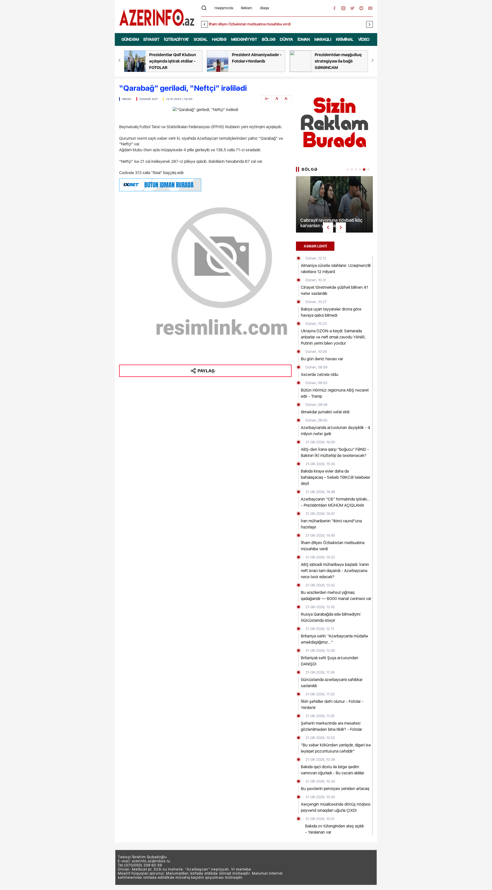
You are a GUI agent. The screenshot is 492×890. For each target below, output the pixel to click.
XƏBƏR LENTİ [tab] (315, 246)
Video (364, 39)
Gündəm (130, 39)
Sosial (200, 39)
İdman (304, 39)
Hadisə (219, 39)
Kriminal (345, 39)
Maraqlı (322, 39)
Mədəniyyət (244, 39)
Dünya (286, 39)
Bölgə (268, 39)
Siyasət (151, 39)
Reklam (246, 8)
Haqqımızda (223, 8)
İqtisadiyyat (176, 39)
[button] (369, 24)
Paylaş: (207, 370)
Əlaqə (264, 8)
